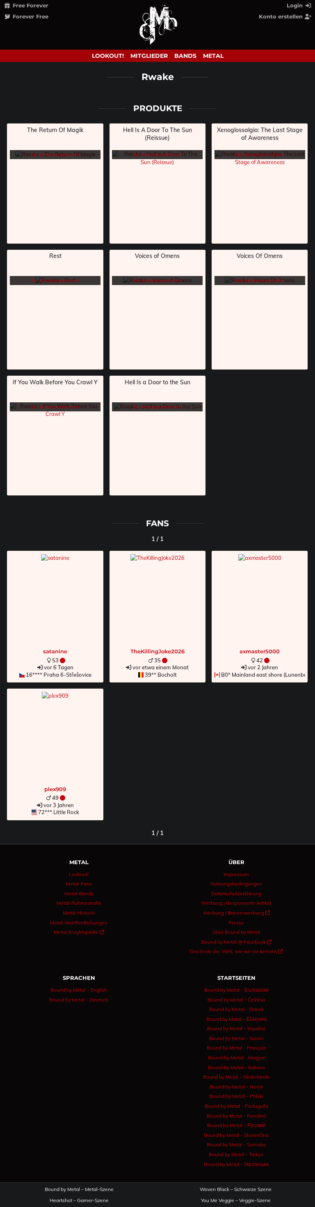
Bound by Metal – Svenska (236, 1144)
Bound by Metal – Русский (236, 1125)
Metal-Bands (79, 893)
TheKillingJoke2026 (157, 651)
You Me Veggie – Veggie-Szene (236, 1200)
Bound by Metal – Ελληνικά (236, 1019)
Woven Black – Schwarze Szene (236, 1189)
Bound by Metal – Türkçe (236, 1154)
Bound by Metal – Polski (236, 1096)
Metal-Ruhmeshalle (79, 903)
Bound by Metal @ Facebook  (236, 942)
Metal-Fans (79, 884)
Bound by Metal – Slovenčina (236, 1135)
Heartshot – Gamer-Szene (79, 1200)
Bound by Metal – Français (236, 1048)
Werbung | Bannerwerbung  (236, 913)
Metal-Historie (79, 913)
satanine (55, 651)
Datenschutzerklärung (236, 893)
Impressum (236, 874)
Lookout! (108, 55)
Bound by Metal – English (78, 990)
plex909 (55, 789)
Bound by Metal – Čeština (236, 1000)
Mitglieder (149, 55)
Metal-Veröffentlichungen (78, 923)
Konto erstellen (281, 16)
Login (295, 5)
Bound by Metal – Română (236, 1116)
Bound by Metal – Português (236, 1106)
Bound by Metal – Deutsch (78, 1000)
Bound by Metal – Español (236, 1028)
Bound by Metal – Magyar (236, 1057)
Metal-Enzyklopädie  (79, 932)
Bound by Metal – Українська (236, 1164)
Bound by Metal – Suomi (236, 1038)
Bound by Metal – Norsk (236, 1087)
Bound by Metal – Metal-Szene (79, 1189)
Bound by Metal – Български (236, 990)
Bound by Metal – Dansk (236, 1009)
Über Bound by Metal (236, 932)
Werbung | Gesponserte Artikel (236, 903)
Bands (185, 55)
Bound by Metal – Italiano (236, 1067)
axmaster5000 (260, 651)
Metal (213, 55)
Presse (236, 923)
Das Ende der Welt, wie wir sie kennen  (236, 951)
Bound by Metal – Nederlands (236, 1077)
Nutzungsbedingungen (236, 884)
